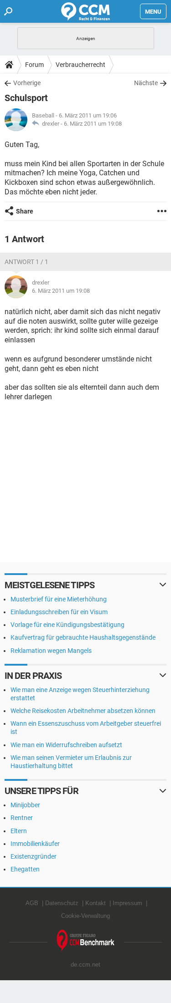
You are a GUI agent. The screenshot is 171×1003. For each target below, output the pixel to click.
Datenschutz (61, 903)
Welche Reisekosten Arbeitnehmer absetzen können (82, 710)
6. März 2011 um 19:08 (93, 123)
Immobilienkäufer (35, 843)
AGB (32, 903)
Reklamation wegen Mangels (51, 650)
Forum (34, 64)
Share (24, 211)
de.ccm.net (85, 964)
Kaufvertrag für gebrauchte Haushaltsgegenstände (82, 637)
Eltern (18, 831)
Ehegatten (25, 869)
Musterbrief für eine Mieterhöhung (58, 599)
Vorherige (27, 83)
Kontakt (95, 903)
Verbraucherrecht (80, 64)
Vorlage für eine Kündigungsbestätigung (67, 624)
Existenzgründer (33, 856)
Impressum (127, 903)
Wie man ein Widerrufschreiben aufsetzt (66, 744)
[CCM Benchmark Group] (85, 941)
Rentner (21, 817)
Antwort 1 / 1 (26, 261)
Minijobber (25, 805)
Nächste (146, 83)
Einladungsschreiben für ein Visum (59, 612)
